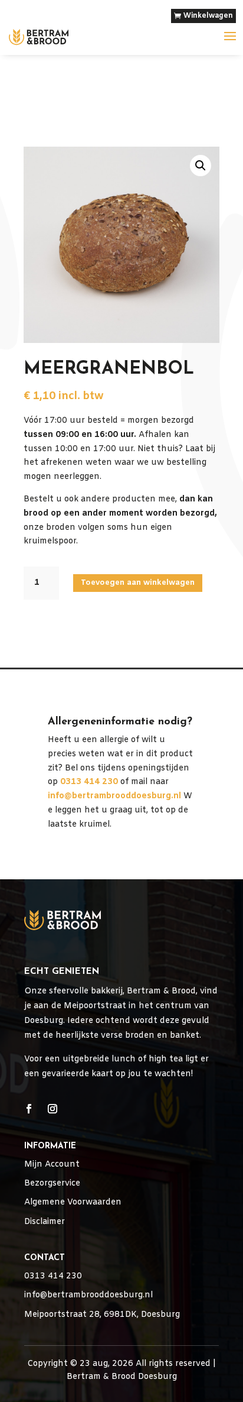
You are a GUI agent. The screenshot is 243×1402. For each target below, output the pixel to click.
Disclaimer (44, 1222)
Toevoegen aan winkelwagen (138, 583)
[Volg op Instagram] (52, 1108)
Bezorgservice (52, 1183)
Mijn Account (52, 1164)
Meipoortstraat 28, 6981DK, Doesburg (102, 1314)
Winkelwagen (208, 16)
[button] (200, 165)
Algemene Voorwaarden (72, 1202)
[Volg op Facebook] (28, 1108)
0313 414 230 (53, 1276)
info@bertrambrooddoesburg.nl (114, 796)
